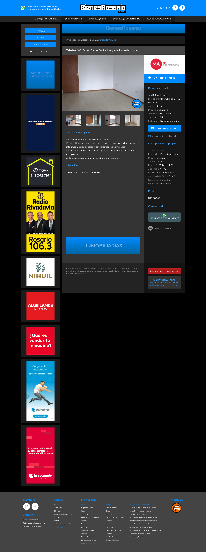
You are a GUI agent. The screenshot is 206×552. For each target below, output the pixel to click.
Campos (84, 534)
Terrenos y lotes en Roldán (140, 534)
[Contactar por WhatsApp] (40, 74)
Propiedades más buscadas (140, 504)
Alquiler (109, 504)
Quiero (73, 19)
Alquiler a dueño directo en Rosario (143, 508)
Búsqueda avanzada (47, 19)
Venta (95, 40)
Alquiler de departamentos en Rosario (144, 517)
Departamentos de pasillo (90, 517)
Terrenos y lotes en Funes (139, 537)
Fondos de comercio (88, 540)
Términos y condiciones (62, 514)
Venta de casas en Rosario (139, 514)
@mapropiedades (169, 121)
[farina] (40, 122)
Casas (83, 511)
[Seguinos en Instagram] (175, 8)
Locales (84, 524)
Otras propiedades (87, 543)
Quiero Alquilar (126, 19)
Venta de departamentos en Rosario (143, 521)
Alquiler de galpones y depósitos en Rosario (146, 530)
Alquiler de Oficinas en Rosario (141, 524)
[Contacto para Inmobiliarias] (23, 7)
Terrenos (84, 514)
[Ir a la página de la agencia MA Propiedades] (164, 64)
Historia (57, 521)
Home (56, 504)
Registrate (40, 38)
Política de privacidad (62, 524)
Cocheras (84, 527)
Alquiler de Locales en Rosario (141, 527)
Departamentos (108, 40)
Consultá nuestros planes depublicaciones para (44, 7)
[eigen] (40, 171)
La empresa (58, 508)
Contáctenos (58, 527)
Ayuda (56, 517)
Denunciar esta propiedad (165, 271)
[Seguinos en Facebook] (182, 8)
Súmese (57, 511)
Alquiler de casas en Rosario (140, 511)
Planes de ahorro (87, 537)
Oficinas (84, 521)
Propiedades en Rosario (78, 40)
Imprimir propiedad (163, 228)
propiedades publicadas (163, 136)
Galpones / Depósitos (89, 530)
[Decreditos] (40, 391)
